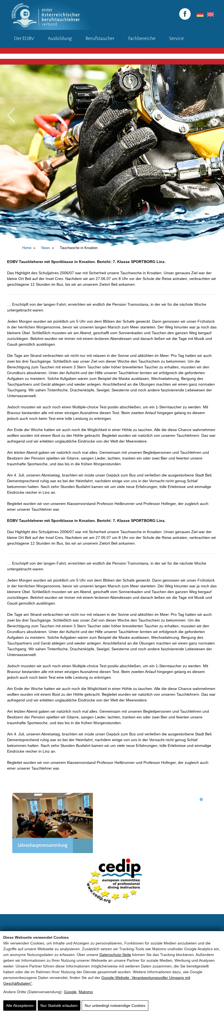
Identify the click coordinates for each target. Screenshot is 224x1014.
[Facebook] (185, 14)
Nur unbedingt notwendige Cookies (115, 1005)
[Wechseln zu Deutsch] (199, 14)
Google (70, 992)
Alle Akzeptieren (20, 1005)
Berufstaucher (100, 38)
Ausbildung (60, 38)
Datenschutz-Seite (115, 954)
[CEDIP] (112, 884)
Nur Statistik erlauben (59, 1005)
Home (26, 248)
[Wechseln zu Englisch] (209, 14)
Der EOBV (24, 38)
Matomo (86, 992)
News (45, 248)
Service (176, 38)
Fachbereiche (141, 38)
